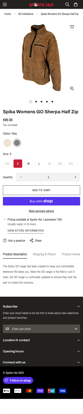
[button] (75, 4)
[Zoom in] (72, 88)
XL (49, 163)
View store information (26, 230)
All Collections (25, 14)
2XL (60, 163)
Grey (17, 143)
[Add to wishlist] (72, 27)
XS (7, 163)
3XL (71, 163)
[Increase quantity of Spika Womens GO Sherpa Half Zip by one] (75, 177)
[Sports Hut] (41, 4)
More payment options (41, 211)
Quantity (8, 177)
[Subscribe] (76, 329)
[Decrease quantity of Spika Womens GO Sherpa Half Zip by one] (21, 177)
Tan (7, 143)
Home (7, 14)
